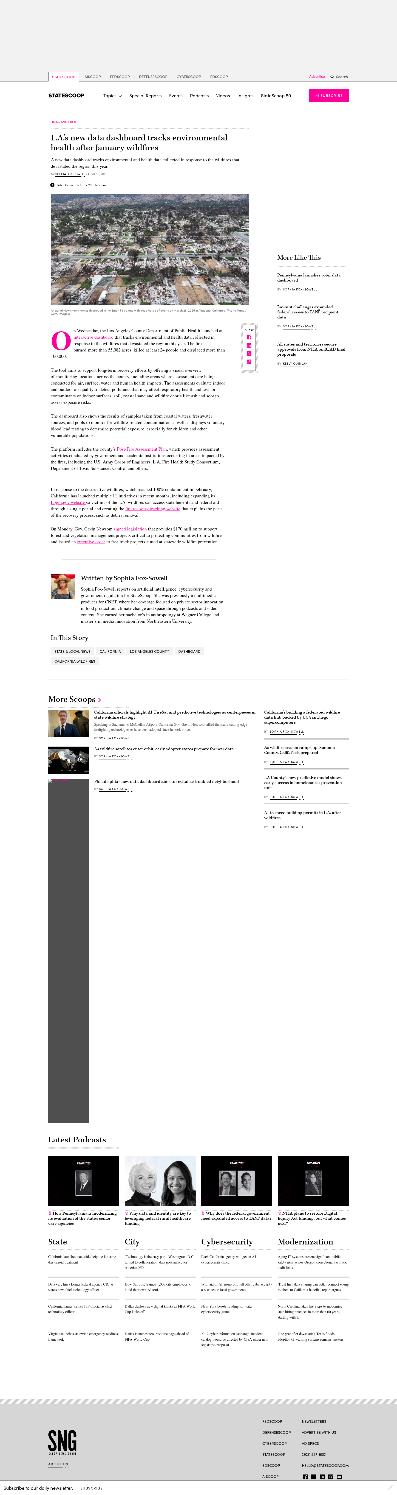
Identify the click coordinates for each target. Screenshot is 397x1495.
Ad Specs (310, 1443)
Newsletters (314, 1421)
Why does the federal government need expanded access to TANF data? (236, 1216)
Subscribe (331, 95)
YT (338, 1476)
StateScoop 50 (276, 95)
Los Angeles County (149, 651)
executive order (91, 541)
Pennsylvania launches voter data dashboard (309, 277)
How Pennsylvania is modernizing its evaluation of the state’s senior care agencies (82, 1218)
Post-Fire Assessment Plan (142, 449)
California (110, 651)
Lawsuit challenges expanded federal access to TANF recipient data (307, 312)
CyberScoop (189, 76)
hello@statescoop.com (325, 1465)
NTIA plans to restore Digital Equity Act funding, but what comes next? (312, 1218)
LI (320, 1476)
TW (313, 1476)
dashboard (189, 651)
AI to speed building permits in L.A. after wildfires (302, 815)
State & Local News (72, 651)
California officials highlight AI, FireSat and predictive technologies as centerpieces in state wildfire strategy (174, 714)
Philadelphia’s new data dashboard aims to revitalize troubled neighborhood (166, 781)
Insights (245, 95)
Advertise (317, 76)
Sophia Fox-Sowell (70, 174)
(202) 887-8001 (314, 1454)
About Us (58, 1464)
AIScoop (93, 76)
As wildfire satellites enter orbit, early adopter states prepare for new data (164, 749)
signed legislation (130, 529)
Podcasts (199, 95)
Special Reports (145, 95)
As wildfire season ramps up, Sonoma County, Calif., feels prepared (299, 750)
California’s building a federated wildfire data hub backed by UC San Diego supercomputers (302, 717)
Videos (223, 95)
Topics (109, 95)
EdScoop (219, 76)
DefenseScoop (153, 76)
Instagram (330, 1476)
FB (304, 1476)
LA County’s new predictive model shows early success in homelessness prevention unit (303, 783)
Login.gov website (68, 502)
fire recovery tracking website (152, 508)
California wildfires (74, 661)
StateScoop (63, 76)
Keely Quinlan (295, 363)
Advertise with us (319, 1432)
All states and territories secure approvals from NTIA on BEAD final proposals (311, 349)
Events (176, 95)
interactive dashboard (93, 337)
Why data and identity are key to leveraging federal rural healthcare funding (158, 1218)
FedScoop (120, 76)
